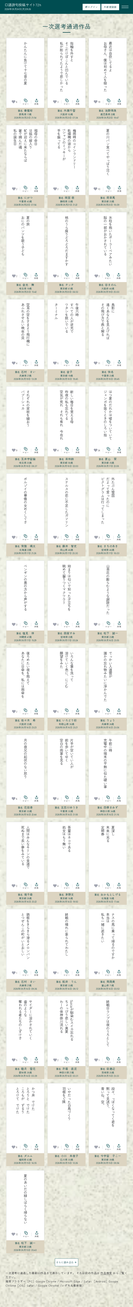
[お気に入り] (13, 102)
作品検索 (106, 1273)
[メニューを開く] (125, 7)
